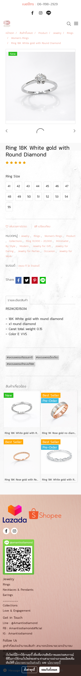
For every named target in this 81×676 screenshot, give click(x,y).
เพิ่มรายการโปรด (17, 226)
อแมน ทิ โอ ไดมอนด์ (29, 266)
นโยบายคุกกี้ (54, 662)
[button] (67, 24)
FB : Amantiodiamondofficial (22, 628)
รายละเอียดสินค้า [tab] (18, 300)
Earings (8, 595)
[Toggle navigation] (76, 24)
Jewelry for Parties (29, 251)
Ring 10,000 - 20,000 (39, 241)
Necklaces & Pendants (18, 589)
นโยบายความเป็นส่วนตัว (28, 662)
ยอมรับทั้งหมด (49, 669)
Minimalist (62, 241)
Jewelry (25, 236)
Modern (24, 246)
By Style (11, 246)
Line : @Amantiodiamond (20, 623)
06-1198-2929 (47, 4)
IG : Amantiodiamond (17, 633)
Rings (37, 236)
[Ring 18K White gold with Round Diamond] (40, 86)
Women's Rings (53, 236)
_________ (10, 600)
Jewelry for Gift (42, 246)
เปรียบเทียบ (43, 226)
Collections (16, 241)
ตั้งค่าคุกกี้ (29, 669)
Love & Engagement (17, 610)
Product (70, 236)
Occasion (50, 251)
